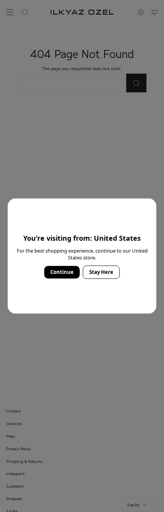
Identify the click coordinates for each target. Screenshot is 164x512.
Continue (62, 272)
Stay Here (101, 272)
